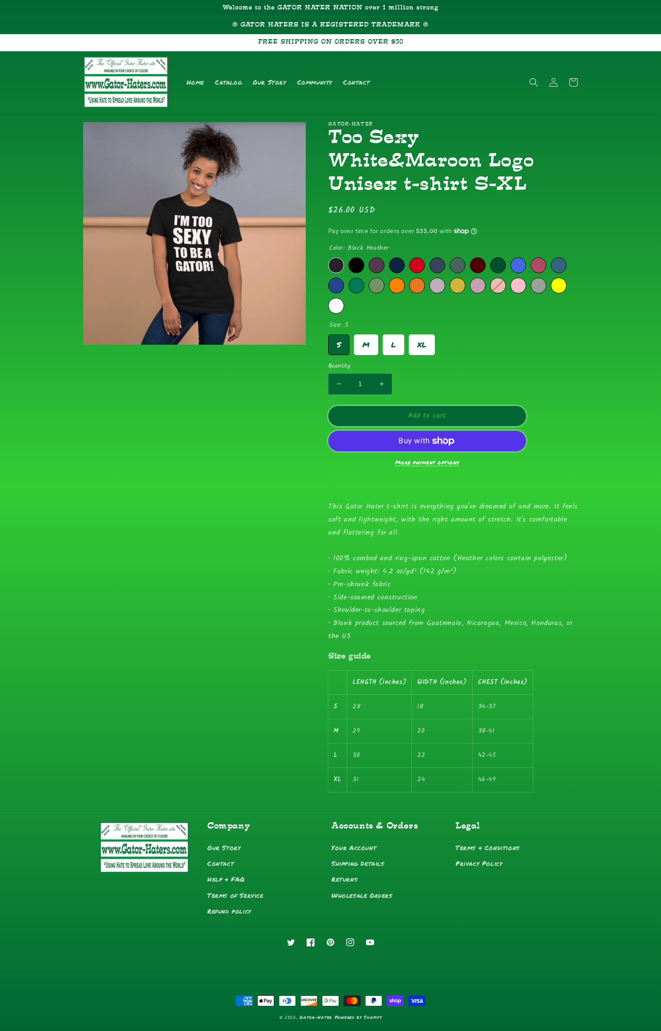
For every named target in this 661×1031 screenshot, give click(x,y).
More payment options (427, 462)
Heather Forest (457, 265)
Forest (498, 265)
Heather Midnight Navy (437, 265)
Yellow (559, 285)
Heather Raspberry (538, 265)
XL (421, 342)
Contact (220, 863)
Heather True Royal (336, 285)
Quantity (339, 366)
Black (356, 265)
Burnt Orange (417, 285)
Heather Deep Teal (559, 265)
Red (417, 265)
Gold (457, 285)
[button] (534, 82)
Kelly (356, 285)
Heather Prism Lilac (478, 285)
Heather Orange (397, 285)
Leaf (376, 285)
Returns (344, 878)
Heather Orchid (437, 285)
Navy (397, 265)
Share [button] (347, 483)
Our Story (224, 847)
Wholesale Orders (362, 895)
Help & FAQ (226, 878)
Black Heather (336, 265)
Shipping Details (357, 863)
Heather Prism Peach (498, 285)
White (336, 306)
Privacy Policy (479, 863)
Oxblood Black (376, 265)
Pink (518, 285)
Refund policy (229, 910)
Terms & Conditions (488, 847)
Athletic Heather (538, 285)
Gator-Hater (315, 1017)
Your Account (353, 847)
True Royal (518, 265)
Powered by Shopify (358, 1017)
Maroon (478, 265)
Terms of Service (235, 895)
